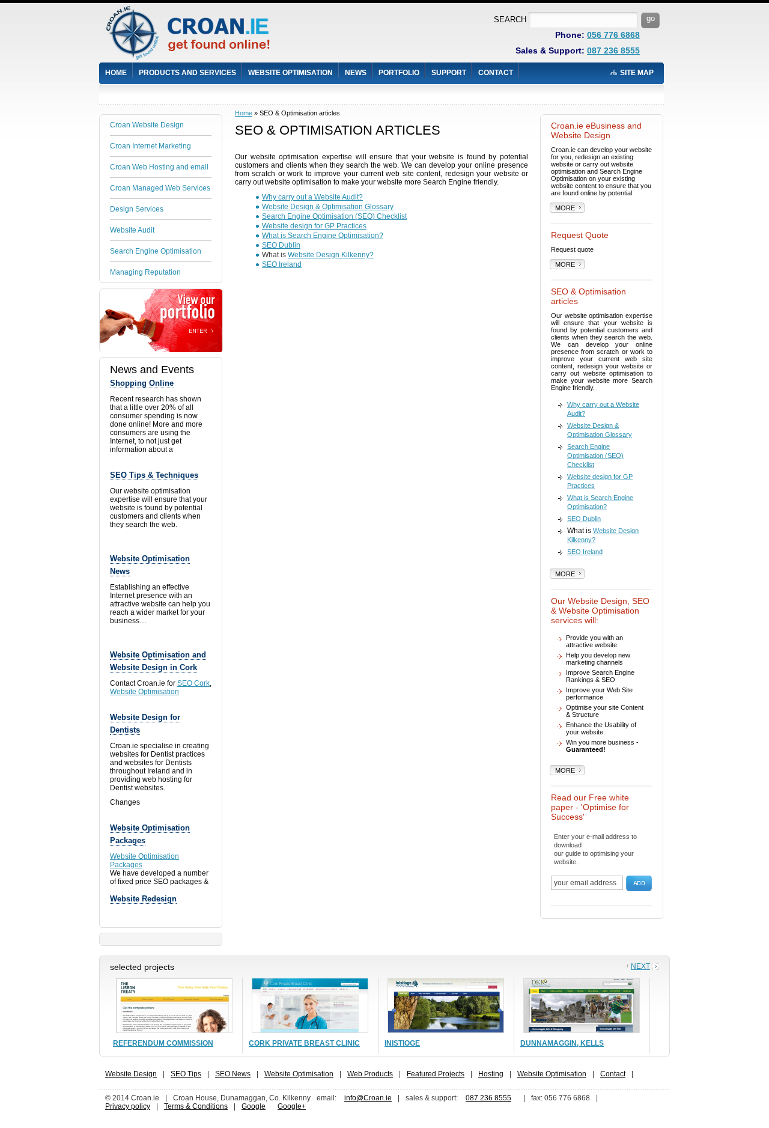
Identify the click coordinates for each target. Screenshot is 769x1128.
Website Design (131, 1074)
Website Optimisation (290, 73)
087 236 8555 (613, 50)
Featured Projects (435, 1074)
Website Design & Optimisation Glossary (328, 207)
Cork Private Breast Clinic (304, 1043)
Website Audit (132, 230)
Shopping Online (142, 383)
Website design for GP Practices (314, 226)
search (510, 19)
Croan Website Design (147, 125)
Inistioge (402, 1043)
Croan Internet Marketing (150, 146)
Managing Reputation (145, 272)
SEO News (233, 1074)
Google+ (292, 1106)
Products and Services (187, 73)
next (640, 966)
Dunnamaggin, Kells (562, 1043)
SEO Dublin (281, 245)
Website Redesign (143, 898)
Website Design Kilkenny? (331, 255)
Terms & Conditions (196, 1106)
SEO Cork (193, 683)
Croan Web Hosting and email (159, 167)
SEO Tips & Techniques (154, 475)
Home (116, 73)
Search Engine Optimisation (155, 251)
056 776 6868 (613, 35)
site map (637, 73)
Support (448, 73)
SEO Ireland (282, 264)
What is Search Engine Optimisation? (322, 235)
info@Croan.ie (368, 1098)
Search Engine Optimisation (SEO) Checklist (334, 216)
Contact (495, 73)
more (565, 208)
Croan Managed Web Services (160, 188)
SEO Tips (186, 1074)
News (355, 73)
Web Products (370, 1074)
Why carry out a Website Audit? (312, 197)
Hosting (490, 1074)
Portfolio (398, 73)
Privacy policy (127, 1106)
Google (254, 1106)
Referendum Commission (163, 1043)
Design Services (136, 209)
